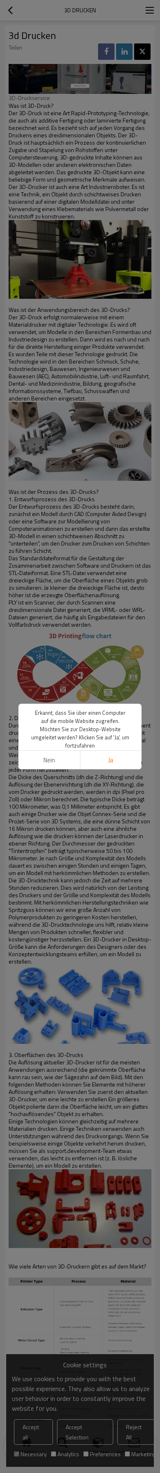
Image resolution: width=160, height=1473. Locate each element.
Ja (110, 760)
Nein (49, 760)
